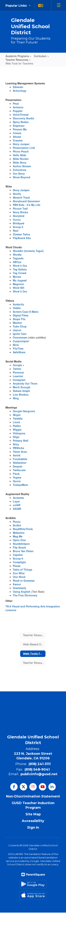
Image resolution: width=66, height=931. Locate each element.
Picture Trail (20, 208)
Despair (17, 466)
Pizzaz (17, 566)
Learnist (18, 376)
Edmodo (18, 87)
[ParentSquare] (33, 874)
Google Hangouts (24, 411)
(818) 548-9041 (37, 769)
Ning (16, 398)
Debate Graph (21, 391)
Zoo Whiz (19, 573)
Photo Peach (21, 151)
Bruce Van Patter (23, 551)
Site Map (33, 814)
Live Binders (21, 394)
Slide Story (19, 162)
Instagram (19, 380)
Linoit (16, 422)
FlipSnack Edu (22, 238)
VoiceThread (20, 114)
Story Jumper (21, 144)
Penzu (17, 521)
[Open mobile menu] (58, 5)
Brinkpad (18, 223)
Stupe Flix (19, 319)
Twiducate (19, 470)
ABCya (17, 262)
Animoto (18, 107)
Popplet (18, 111)
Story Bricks (20, 212)
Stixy (16, 444)
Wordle (17, 254)
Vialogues (19, 433)
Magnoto (18, 284)
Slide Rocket (21, 159)
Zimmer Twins (21, 234)
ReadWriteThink (23, 529)
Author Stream (22, 166)
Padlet (17, 426)
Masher (17, 323)
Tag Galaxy (20, 269)
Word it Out (20, 265)
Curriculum (40, 56)
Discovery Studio (23, 118)
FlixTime (18, 348)
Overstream (20, 337)
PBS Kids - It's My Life (26, 205)
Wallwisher (19, 462)
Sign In (33, 827)
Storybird (18, 216)
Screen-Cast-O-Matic (26, 311)
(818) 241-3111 (40, 764)
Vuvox (17, 219)
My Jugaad (20, 280)
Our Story (19, 173)
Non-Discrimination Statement (33, 796)
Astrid (16, 455)
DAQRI (17, 509)
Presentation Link (24, 148)
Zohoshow (19, 170)
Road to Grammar (24, 580)
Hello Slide (19, 155)
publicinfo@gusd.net (39, 774)
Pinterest (18, 372)
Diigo (16, 437)
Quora (17, 481)
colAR (16, 505)
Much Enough (21, 387)
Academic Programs (17, 56)
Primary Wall (20, 440)
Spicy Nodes (21, 122)
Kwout (17, 584)
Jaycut (17, 330)
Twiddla (18, 418)
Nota (16, 345)
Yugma (17, 477)
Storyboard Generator (26, 201)
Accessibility (33, 821)
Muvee (17, 276)
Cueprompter (21, 341)
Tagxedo (18, 258)
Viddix (17, 308)
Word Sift (18, 288)
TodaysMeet (20, 485)
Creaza (17, 133)
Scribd (17, 525)
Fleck (16, 474)
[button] (18, 5)
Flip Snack (19, 547)
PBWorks (18, 448)
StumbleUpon (21, 544)
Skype (17, 415)
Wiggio (17, 429)
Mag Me (18, 536)
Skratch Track (21, 197)
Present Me (20, 129)
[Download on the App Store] (33, 895)
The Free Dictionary (25, 595)
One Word (19, 577)
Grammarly (19, 588)
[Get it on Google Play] (33, 884)
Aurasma (18, 497)
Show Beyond (21, 177)
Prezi (16, 103)
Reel (15, 230)
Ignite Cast (19, 334)
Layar (16, 501)
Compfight (19, 562)
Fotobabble (20, 459)
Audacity (18, 304)
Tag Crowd (19, 273)
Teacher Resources (17, 60)
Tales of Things (22, 569)
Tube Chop (20, 326)
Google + (18, 365)
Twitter (17, 369)
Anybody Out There (25, 383)
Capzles (18, 555)
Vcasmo (18, 140)
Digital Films (20, 315)
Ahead (17, 136)
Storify (17, 194)
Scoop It (18, 227)
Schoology (19, 90)
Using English (21, 591)
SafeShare (19, 352)
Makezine (19, 532)
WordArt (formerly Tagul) (28, 251)
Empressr (19, 125)
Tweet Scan (20, 451)
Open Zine (19, 540)
